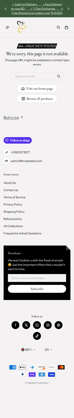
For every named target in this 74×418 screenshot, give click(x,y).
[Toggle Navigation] (7, 27)
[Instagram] (48, 325)
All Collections (13, 226)
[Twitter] (26, 325)
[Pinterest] (59, 325)
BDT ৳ (28, 349)
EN (47, 349)
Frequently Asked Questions (22, 233)
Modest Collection (38, 382)
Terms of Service (15, 197)
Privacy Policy (13, 204)
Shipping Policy (14, 211)
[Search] (59, 76)
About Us (10, 183)
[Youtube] (37, 325)
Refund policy (13, 219)
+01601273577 (20, 152)
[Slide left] (6, 8)
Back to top (11, 117)
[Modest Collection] (22, 27)
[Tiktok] (37, 336)
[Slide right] (68, 8)
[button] (59, 27)
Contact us (11, 190)
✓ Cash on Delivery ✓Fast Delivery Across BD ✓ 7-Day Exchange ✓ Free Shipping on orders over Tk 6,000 (37, 9)
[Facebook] (15, 325)
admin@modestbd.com (26, 161)
